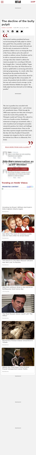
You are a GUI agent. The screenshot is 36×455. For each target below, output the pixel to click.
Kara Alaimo (7, 27)
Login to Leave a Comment (18, 169)
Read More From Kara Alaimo (17, 147)
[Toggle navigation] (2, 1)
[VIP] (33, 1)
